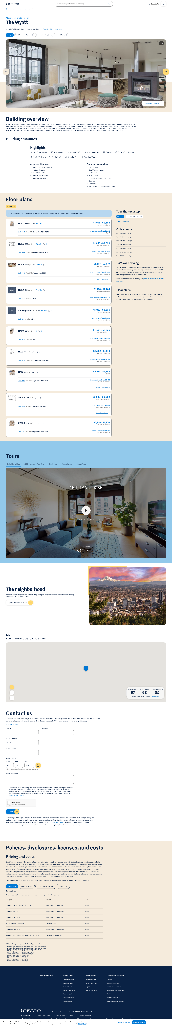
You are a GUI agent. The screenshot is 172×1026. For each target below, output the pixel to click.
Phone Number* (12, 738)
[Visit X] (60, 1011)
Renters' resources (69, 990)
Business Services (91, 979)
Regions (88, 987)
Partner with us (91, 975)
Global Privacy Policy (16, 795)
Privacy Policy (82, 1024)
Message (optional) (13, 773)
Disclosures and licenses (115, 975)
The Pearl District (23, 9)
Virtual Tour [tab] (81, 464)
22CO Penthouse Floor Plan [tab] (34, 464)
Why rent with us (68, 997)
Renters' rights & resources (115, 990)
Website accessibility (113, 997)
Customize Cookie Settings (115, 1001)
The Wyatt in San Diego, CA (43, 1015)
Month (8, 761)
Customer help (68, 983)
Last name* (45, 728)
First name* (10, 728)
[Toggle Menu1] (163, 3)
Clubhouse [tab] (53, 464)
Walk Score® (155, 696)
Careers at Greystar (91, 983)
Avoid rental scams (69, 979)
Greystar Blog (67, 1001)
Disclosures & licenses (114, 987)
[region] (86, 1022)
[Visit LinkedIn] (56, 1011)
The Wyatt (34, 9)
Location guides (68, 994)
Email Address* (11, 748)
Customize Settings (124, 1022)
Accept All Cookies (139, 1022)
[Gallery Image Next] (166, 72)
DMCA (109, 994)
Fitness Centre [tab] (67, 464)
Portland (13, 9)
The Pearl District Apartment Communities (65, 1015)
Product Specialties (91, 990)
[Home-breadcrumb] (6, 9)
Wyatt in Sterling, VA (85, 1015)
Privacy (109, 979)
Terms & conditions (113, 983)
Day (16, 761)
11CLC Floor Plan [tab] (13, 464)
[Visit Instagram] (52, 1011)
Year (26, 761)
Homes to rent (68, 975)
